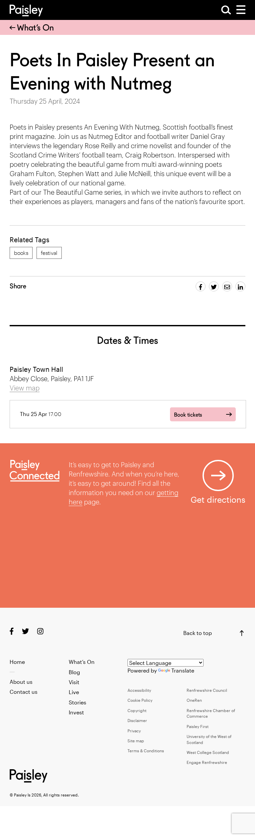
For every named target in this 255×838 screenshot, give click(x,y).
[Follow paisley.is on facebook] (12, 631)
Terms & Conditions (146, 750)
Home (17, 662)
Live (74, 692)
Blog (74, 672)
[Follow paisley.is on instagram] (40, 631)
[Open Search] (226, 10)
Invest (76, 712)
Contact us (24, 691)
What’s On (35, 28)
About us (21, 682)
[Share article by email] (227, 286)
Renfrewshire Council (207, 690)
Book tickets (188, 415)
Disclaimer (137, 720)
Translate (182, 670)
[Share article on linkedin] (240, 286)
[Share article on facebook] (201, 286)
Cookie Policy (140, 700)
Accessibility (139, 690)
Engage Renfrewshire (207, 762)
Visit (74, 682)
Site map (136, 740)
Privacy (134, 730)
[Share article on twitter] (214, 286)
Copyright (137, 710)
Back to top (197, 633)
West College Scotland (208, 752)
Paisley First (198, 726)
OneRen (194, 700)
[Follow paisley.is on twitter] (25, 631)
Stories (77, 702)
